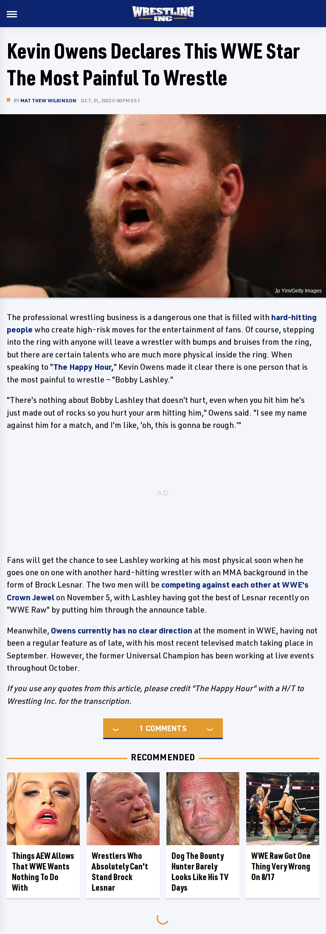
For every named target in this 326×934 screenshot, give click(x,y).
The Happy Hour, (83, 367)
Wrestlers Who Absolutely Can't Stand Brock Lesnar (120, 871)
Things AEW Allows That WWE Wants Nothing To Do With (43, 871)
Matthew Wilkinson (48, 100)
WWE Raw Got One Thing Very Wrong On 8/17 (281, 866)
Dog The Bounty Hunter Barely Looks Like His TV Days (199, 871)
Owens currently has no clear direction (121, 630)
